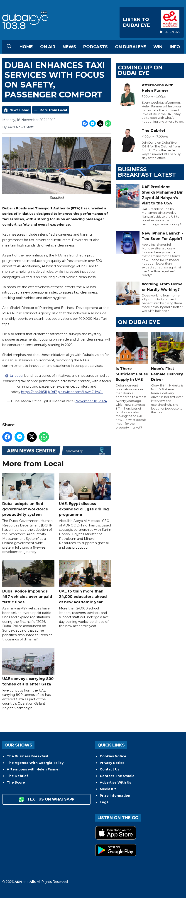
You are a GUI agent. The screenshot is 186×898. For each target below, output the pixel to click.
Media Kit (108, 789)
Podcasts (95, 46)
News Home (19, 110)
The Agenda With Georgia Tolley (35, 763)
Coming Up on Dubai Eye (140, 70)
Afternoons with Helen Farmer (33, 769)
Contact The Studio (117, 776)
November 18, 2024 (91, 401)
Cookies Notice (113, 756)
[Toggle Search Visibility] (9, 47)
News (69, 46)
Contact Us (109, 769)
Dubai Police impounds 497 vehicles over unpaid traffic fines (27, 596)
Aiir (32, 882)
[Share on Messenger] (92, 123)
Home (26, 46)
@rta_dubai (14, 376)
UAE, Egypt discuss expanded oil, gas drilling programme (84, 509)
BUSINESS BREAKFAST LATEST (147, 172)
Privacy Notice (112, 763)
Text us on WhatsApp (50, 799)
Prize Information (115, 796)
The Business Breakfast (28, 756)
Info (175, 46)
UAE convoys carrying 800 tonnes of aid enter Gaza (28, 681)
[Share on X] (100, 123)
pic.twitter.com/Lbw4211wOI (80, 392)
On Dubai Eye (130, 46)
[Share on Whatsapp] (108, 123)
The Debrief (17, 776)
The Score (16, 782)
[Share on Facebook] (85, 123)
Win (157, 46)
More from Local (53, 110)
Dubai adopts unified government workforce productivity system (25, 509)
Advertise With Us (115, 782)
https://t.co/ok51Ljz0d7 (39, 392)
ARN (18, 882)
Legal (104, 802)
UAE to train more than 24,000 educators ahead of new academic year (83, 596)
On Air (47, 46)
